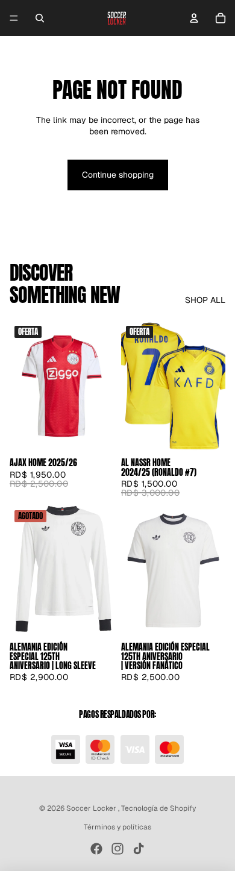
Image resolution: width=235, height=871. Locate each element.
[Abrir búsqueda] (40, 18)
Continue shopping (118, 174)
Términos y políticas (117, 827)
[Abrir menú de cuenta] (194, 18)
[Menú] (14, 18)
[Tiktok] (138, 848)
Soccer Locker (92, 808)
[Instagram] (117, 848)
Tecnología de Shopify (158, 808)
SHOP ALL (205, 300)
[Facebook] (96, 848)
